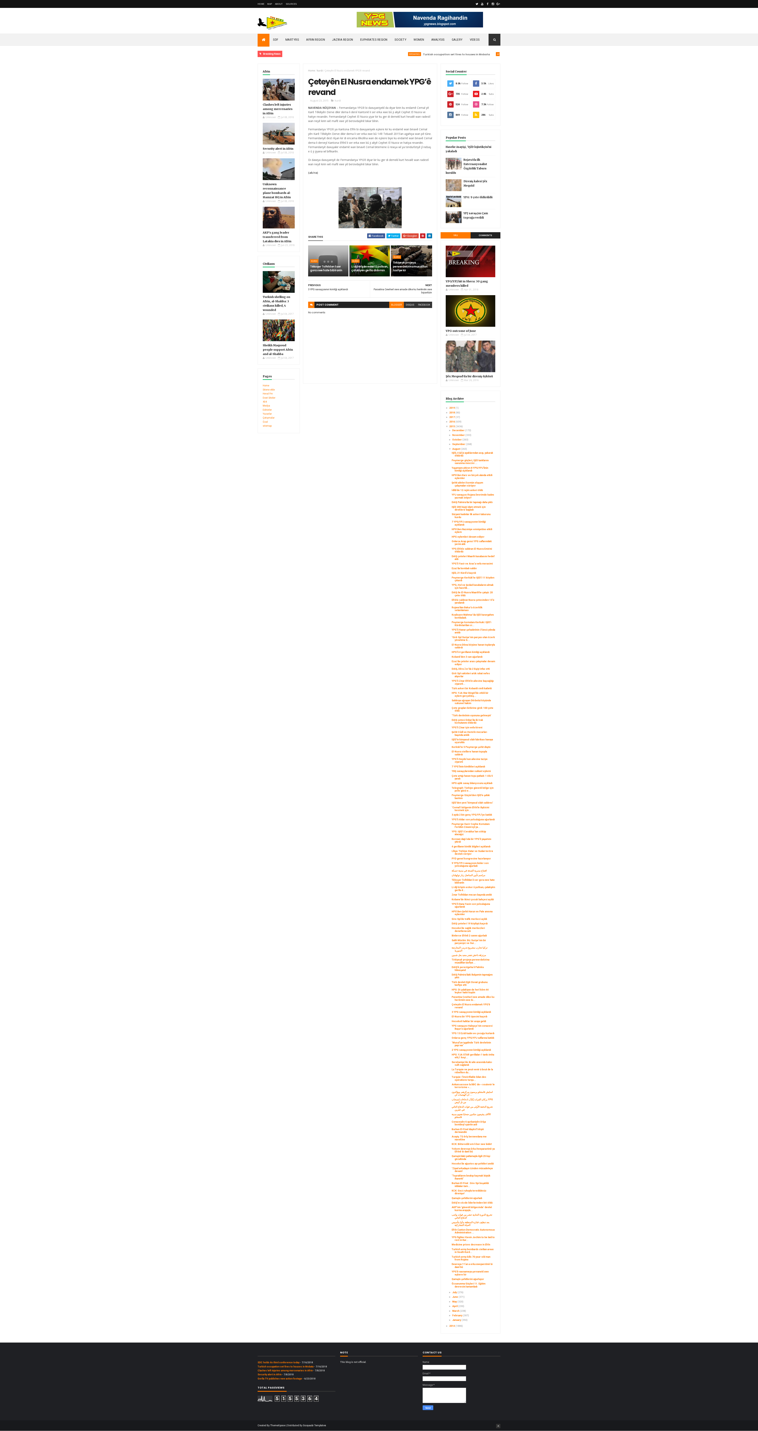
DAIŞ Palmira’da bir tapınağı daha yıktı (472, 502)
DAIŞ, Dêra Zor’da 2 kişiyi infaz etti (471, 669)
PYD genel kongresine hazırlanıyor (471, 858)
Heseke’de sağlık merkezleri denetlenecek (468, 929)
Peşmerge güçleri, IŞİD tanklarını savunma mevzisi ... (470, 462)
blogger (396, 304)
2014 (452, 1326)
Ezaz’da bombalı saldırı (464, 568)
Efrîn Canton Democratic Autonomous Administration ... (473, 1231)
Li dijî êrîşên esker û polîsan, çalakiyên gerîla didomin (369, 268)
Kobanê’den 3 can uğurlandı (467, 656)
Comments (485, 235)
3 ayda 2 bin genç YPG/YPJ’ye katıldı (472, 814)
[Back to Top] (498, 1426)
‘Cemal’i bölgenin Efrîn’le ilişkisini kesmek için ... (470, 809)
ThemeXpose (277, 1425)
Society (401, 39)
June (455, 1297)
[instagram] (493, 4)
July (454, 1292)
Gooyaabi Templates (314, 1425)
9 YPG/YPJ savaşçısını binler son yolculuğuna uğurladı (470, 864)
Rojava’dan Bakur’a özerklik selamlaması (467, 609)
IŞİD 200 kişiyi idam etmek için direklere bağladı (469, 508)
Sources (291, 4)
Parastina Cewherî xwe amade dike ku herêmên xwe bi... (473, 998)
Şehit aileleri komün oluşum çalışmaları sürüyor (467, 484)
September (459, 444)
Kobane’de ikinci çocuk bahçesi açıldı (473, 899)
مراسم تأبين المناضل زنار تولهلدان (468, 875)
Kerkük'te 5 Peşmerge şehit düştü (471, 747)
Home (261, 4)
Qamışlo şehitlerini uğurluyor (468, 1279)
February (457, 1315)
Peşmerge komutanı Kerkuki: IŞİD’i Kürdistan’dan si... (471, 623)
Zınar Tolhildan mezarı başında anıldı (472, 894)
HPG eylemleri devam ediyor (468, 536)
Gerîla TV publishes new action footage (280, 1378)
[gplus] (498, 4)
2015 (452, 426)
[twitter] (477, 4)
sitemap (267, 425)
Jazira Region (342, 39)
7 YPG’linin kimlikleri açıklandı (468, 766)
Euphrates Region (373, 39)
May (454, 1301)
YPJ (455, 235)
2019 (452, 408)
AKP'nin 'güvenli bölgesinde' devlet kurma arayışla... (472, 1208)
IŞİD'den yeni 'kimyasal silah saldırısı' (472, 802)
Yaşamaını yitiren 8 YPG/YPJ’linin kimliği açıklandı (470, 469)
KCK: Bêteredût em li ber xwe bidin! (472, 1144)
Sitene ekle (269, 389)
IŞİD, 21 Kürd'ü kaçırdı (464, 573)
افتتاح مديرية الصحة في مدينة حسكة (469, 870)
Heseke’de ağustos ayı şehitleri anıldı (473, 1163)
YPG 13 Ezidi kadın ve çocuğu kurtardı (473, 1033)
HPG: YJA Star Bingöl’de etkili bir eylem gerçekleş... (470, 694)
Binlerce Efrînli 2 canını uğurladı (469, 935)
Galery (457, 39)
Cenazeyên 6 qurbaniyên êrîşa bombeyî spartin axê (469, 1123)
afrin (450, 54)
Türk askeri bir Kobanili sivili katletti (472, 688)
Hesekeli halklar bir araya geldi (469, 1021)
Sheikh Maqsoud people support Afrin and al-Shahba (278, 350)
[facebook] (487, 4)
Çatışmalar (269, 417)
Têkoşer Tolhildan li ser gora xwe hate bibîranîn (326, 268)
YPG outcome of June (461, 331)
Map (269, 4)
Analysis (438, 39)
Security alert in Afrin (278, 148)
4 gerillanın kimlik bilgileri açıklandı (471, 846)
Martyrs (292, 39)
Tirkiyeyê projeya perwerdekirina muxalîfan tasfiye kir (410, 266)
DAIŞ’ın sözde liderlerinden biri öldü (472, 1202)
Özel (265, 422)
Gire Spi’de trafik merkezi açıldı (469, 919)
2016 (452, 421)
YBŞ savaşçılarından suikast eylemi (471, 771)
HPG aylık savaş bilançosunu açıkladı (472, 783)
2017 (452, 417)
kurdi (320, 70)
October (457, 439)
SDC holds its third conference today (278, 1362)
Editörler (267, 409)
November (458, 435)
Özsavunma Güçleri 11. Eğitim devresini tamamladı (468, 1285)
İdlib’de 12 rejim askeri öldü (467, 490)
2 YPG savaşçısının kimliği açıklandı (471, 1050)
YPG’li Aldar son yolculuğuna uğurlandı (473, 819)
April (455, 1306)
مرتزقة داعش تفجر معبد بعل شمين (469, 955)
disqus (410, 304)
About (279, 4)
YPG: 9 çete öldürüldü (478, 197)
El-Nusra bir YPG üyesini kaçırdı (469, 1016)
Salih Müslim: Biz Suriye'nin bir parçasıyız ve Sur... (469, 942)
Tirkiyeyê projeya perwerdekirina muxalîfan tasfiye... (470, 961)
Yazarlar (267, 413)
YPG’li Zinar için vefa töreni (467, 727)
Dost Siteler (269, 397)
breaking (364, 54)
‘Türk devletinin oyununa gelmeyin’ (471, 715)
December (458, 430)
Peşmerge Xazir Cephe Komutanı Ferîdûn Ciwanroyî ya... (471, 825)
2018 (452, 412)
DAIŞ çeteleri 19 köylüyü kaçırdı (470, 923)
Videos (475, 39)
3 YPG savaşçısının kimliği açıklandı (471, 1012)
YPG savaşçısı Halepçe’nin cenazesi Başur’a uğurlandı (472, 1027)
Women (419, 39)
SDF (275, 39)
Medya (266, 405)
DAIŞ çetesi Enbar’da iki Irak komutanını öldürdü (467, 721)
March (456, 1311)
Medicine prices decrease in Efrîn (471, 1244)
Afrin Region (315, 39)
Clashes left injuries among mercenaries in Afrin (278, 109)
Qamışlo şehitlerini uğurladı (467, 1198)
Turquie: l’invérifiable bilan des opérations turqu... (469, 1078)
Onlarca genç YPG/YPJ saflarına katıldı (473, 1038)
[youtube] (482, 4)
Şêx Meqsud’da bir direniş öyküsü (469, 376)
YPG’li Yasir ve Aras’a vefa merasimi (472, 563)
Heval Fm (268, 393)
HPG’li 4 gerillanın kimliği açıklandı (471, 652)
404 (265, 401)
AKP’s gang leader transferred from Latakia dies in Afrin (277, 237)
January (457, 1320)
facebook (424, 304)
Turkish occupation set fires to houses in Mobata (406, 54)
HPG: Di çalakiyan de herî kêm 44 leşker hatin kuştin (470, 991)
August (456, 449)
